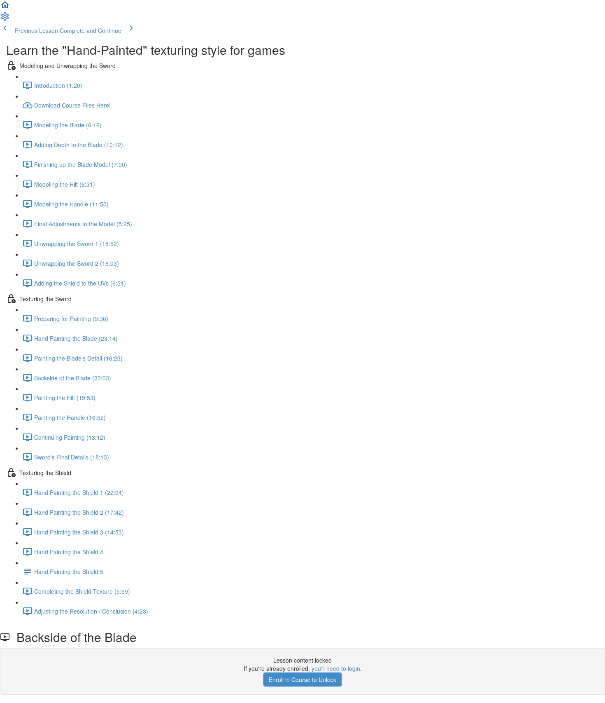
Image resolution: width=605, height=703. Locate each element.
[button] (5, 7)
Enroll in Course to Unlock (302, 679)
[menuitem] (5, 19)
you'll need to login (336, 668)
